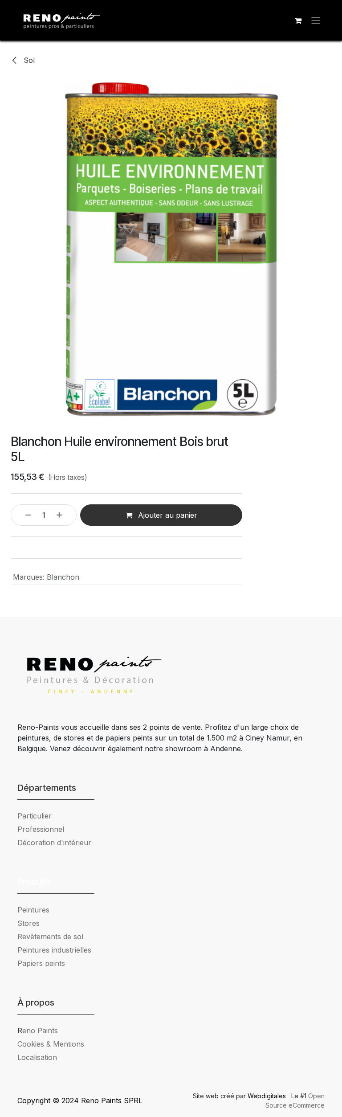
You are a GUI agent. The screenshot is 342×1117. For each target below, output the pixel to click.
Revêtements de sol (50, 936)
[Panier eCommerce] (298, 20)
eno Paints (37, 1030)
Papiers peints (41, 963)
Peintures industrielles (57, 949)
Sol (28, 60)
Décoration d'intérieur (54, 842)
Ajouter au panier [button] (166, 515)
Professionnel (40, 829)
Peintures (33, 909)
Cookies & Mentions (50, 1043)
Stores (28, 923)
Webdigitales (268, 1096)
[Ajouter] (64, 515)
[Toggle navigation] (316, 20)
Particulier (34, 815)
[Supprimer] (23, 515)
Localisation (37, 1057)
